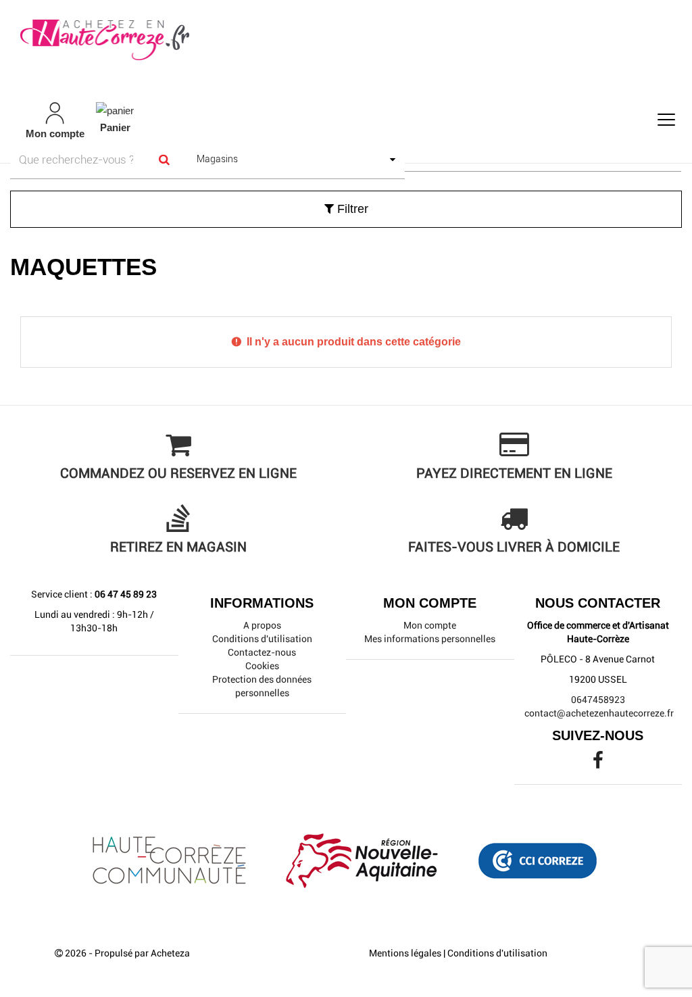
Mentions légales (405, 953)
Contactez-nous (262, 652)
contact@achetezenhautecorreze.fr (599, 713)
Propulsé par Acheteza (142, 953)
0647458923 (598, 699)
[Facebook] (598, 763)
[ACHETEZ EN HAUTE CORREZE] (346, 40)
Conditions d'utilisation (262, 638)
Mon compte (429, 625)
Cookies (262, 665)
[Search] (164, 159)
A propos (262, 625)
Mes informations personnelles (429, 638)
